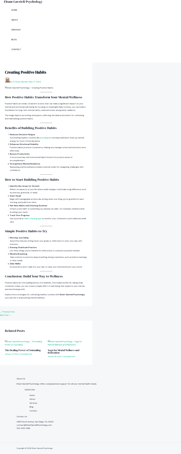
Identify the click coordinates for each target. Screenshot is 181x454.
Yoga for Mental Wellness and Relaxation (63, 351)
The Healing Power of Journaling (23, 350)
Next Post (5, 315)
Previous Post (7, 311)
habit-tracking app (32, 218)
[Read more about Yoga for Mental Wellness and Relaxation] (68, 344)
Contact (16, 49)
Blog (14, 39)
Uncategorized (26, 354)
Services (16, 29)
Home (14, 10)
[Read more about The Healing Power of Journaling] (25, 344)
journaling (44, 137)
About (14, 20)
